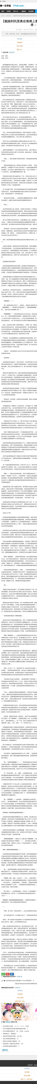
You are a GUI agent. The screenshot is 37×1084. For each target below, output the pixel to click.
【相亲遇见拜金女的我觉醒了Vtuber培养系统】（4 (19, 980)
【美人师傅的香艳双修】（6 (10, 1038)
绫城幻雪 (11, 52)
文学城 (8, 11)
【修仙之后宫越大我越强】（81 (11, 1041)
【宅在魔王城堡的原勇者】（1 (10, 1046)
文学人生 (15, 11)
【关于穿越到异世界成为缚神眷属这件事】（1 (15, 1028)
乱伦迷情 (31, 11)
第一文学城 (19, 29)
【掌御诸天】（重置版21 (9, 1033)
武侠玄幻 (8, 15)
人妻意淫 (23, 11)
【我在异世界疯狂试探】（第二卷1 (12, 1036)
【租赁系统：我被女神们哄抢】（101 (12, 1043)
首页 (2, 11)
